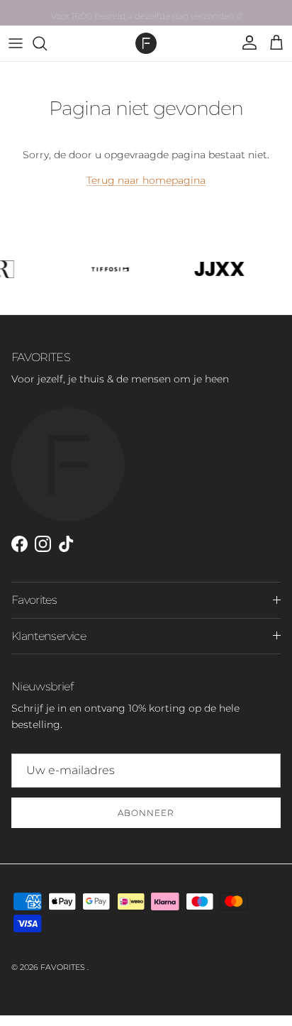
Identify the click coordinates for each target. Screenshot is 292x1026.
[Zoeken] (46, 43)
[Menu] (15, 43)
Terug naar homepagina (146, 180)
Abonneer (146, 812)
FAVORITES (63, 967)
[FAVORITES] (146, 43)
